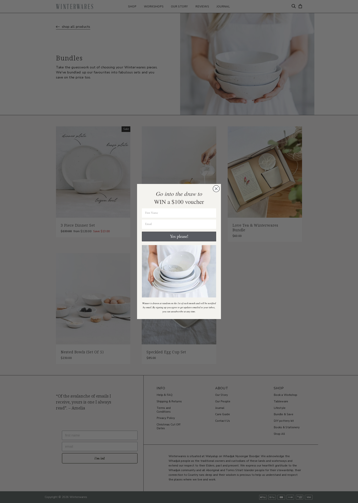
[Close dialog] (216, 188)
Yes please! (179, 236)
